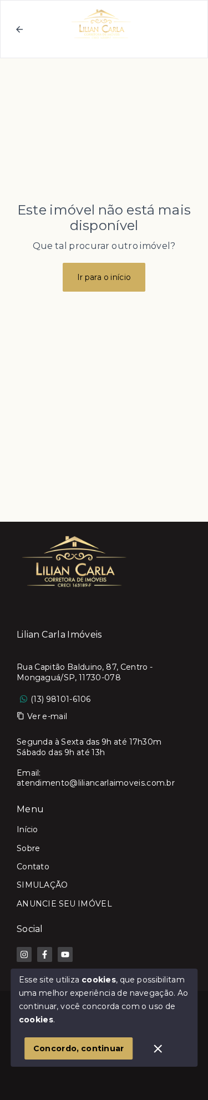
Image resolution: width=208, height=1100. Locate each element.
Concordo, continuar (78, 1048)
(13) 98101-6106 (61, 699)
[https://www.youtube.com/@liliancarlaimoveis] (65, 954)
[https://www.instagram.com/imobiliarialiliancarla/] (24, 954)
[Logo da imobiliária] (75, 560)
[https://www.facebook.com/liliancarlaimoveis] (44, 954)
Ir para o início (104, 277)
